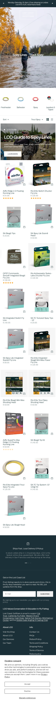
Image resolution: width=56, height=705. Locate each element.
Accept (27, 684)
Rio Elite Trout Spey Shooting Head (39, 401)
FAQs (31, 636)
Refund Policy (35, 639)
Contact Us (34, 632)
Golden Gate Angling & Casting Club (32, 620)
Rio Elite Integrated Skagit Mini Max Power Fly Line (40, 360)
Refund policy (35, 654)
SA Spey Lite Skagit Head (14, 525)
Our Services (8, 639)
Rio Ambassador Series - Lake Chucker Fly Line (41, 275)
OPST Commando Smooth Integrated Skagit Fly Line (14, 276)
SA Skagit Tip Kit (38, 440)
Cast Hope (19, 618)
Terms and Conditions (38, 643)
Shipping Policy (36, 647)
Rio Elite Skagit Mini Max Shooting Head (13, 401)
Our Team (7, 643)
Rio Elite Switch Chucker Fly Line (41, 192)
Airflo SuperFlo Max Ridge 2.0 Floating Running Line (11, 442)
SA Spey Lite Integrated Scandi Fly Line (13, 359)
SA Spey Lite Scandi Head (39, 235)
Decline (27, 691)
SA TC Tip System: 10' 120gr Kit (40, 486)
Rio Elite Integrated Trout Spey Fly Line (13, 486)
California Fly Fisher (16, 616)
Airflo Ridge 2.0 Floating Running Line (13, 192)
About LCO (7, 636)
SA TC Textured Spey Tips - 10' (42, 319)
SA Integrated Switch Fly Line (13, 319)
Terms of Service (36, 650)
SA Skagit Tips (9, 234)
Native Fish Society (33, 618)
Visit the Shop (9, 632)
